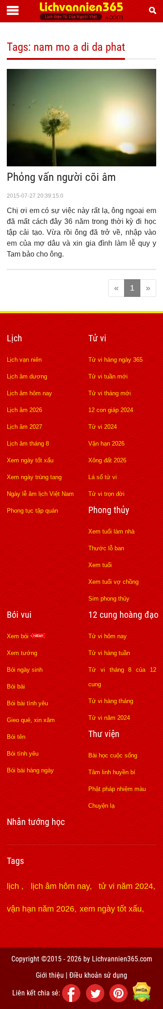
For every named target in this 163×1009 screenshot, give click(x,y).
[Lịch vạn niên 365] (81, 17)
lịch (14, 886)
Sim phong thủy (108, 598)
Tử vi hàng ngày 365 (115, 359)
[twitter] (96, 999)
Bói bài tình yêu (27, 703)
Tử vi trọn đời (106, 493)
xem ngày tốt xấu (111, 908)
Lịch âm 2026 (24, 410)
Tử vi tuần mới (108, 376)
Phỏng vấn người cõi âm (61, 177)
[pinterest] (120, 999)
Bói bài (16, 686)
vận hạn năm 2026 (40, 908)
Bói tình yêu (22, 753)
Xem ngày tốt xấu (30, 460)
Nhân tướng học (36, 821)
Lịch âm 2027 (24, 426)
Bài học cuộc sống (112, 755)
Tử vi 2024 (102, 426)
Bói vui (19, 614)
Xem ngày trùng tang (34, 477)
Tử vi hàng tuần (109, 653)
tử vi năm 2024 (126, 886)
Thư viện (104, 733)
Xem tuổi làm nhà (111, 531)
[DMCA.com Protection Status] (142, 999)
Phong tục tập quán (32, 510)
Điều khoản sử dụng (98, 975)
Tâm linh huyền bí (111, 772)
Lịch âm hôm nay (29, 393)
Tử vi (97, 338)
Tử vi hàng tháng (110, 701)
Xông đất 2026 (107, 460)
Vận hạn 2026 (106, 443)
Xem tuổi (100, 565)
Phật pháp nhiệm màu (117, 789)
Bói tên (16, 736)
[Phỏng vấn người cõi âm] (81, 163)
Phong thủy (108, 509)
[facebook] (73, 999)
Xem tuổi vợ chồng (113, 581)
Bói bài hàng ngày (30, 770)
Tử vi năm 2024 (109, 717)
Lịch (14, 338)
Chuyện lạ (101, 805)
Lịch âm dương (27, 376)
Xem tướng (22, 653)
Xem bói (18, 636)
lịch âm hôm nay (60, 886)
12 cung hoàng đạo (123, 614)
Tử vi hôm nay (107, 636)
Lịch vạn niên (24, 359)
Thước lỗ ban (106, 548)
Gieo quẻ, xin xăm (31, 720)
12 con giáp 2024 (110, 410)
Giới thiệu (50, 975)
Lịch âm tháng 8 (28, 443)
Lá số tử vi (102, 477)
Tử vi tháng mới (109, 393)
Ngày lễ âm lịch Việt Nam (40, 493)
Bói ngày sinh (25, 669)
